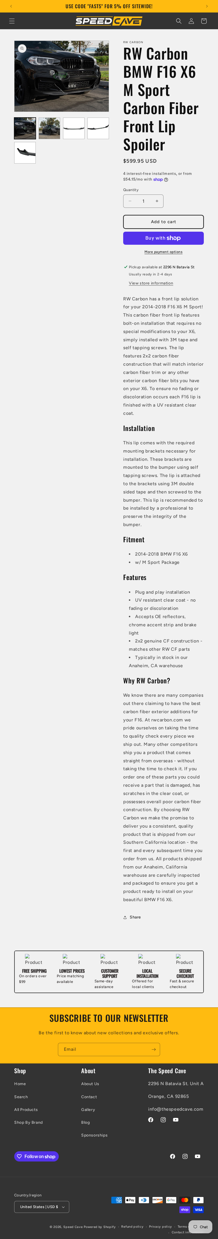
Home (20, 1083)
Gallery (88, 1109)
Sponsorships (94, 1135)
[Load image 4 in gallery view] (98, 128)
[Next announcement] (207, 6)
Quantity (131, 190)
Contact (89, 1096)
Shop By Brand (28, 1122)
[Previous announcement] (11, 6)
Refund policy (132, 1226)
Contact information (188, 1232)
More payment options (163, 252)
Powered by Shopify (100, 1227)
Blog (85, 1122)
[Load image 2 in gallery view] (49, 128)
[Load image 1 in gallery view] (25, 128)
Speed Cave (73, 1227)
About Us (90, 1083)
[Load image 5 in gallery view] (25, 153)
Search (21, 1096)
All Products (26, 1109)
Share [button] (135, 917)
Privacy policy (160, 1226)
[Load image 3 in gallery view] (74, 128)
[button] (12, 21)
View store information (151, 283)
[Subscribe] (153, 1049)
